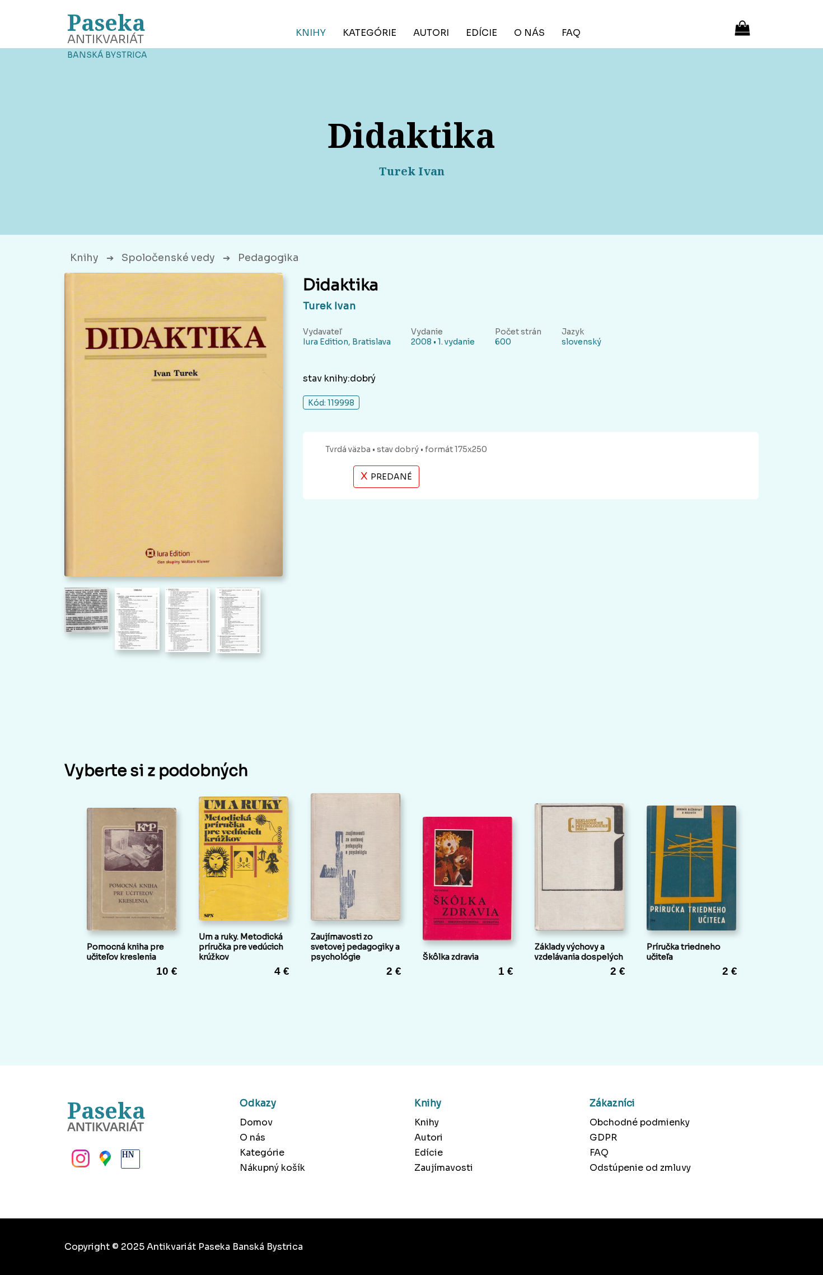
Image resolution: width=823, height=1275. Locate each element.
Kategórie (369, 33)
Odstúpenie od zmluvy (640, 1168)
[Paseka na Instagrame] (79, 1162)
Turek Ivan (329, 306)
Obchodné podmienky (640, 1122)
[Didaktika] (173, 424)
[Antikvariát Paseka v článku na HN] (129, 1162)
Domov (256, 1122)
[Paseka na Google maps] (104, 1162)
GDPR (603, 1137)
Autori (431, 33)
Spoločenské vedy (168, 258)
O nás (529, 33)
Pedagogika (268, 258)
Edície (481, 33)
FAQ (571, 33)
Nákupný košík (272, 1168)
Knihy (311, 33)
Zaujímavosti (443, 1168)
